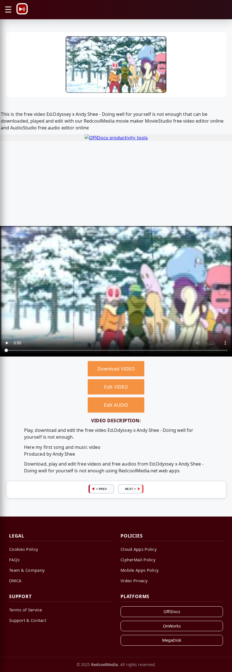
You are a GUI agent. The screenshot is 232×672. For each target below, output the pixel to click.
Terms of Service (25, 610)
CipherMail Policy (138, 559)
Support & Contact (27, 620)
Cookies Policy (23, 549)
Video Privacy (134, 580)
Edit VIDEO (116, 387)
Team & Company (27, 570)
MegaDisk (171, 640)
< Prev (101, 488)
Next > (130, 488)
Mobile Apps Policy (140, 570)
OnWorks (172, 626)
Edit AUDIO (116, 405)
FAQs (14, 559)
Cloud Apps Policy (139, 549)
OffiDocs (172, 611)
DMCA (15, 580)
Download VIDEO (116, 369)
